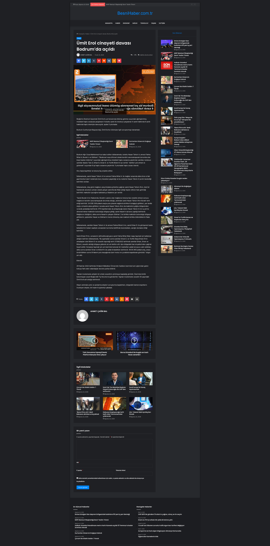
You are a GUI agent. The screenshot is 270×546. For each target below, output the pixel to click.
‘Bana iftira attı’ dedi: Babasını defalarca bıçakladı (88, 413)
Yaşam (153, 23)
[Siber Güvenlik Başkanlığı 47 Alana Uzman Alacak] (167, 153)
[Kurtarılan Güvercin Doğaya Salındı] (122, 144)
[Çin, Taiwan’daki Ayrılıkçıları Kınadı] (141, 403)
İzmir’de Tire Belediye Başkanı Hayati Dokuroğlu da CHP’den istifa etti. (114, 389)
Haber (117, 23)
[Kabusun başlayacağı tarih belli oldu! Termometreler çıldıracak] (114, 403)
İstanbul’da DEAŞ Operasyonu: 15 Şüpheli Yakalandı (183, 229)
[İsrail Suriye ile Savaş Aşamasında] (141, 378)
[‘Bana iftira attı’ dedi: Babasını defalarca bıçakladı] (88, 403)
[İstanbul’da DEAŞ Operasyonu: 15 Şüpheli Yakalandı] (167, 230)
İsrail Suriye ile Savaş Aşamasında (137, 388)
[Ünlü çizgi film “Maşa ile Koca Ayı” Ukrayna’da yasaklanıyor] (167, 120)
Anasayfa (108, 23)
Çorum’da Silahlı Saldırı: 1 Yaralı (86, 388)
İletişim (162, 23)
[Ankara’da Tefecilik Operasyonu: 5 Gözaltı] (167, 240)
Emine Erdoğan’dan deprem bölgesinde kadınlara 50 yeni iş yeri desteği (183, 44)
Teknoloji (144, 23)
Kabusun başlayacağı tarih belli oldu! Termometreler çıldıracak (113, 414)
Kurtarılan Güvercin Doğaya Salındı (181, 78)
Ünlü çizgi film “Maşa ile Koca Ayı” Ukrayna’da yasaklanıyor (183, 119)
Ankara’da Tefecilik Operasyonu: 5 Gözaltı (183, 238)
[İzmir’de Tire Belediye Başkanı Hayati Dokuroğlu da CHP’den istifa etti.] (114, 378)
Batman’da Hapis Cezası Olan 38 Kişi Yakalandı (183, 247)
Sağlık (134, 23)
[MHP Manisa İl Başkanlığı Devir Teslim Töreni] (82, 144)
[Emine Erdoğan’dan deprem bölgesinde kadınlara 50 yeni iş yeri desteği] (167, 44)
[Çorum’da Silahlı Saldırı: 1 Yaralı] (88, 378)
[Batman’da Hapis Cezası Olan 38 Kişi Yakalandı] (167, 249)
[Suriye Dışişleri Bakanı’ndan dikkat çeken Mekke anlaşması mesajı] (167, 141)
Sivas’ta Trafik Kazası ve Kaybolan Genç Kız (183, 218)
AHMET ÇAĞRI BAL (86, 55)
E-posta (80, 470)
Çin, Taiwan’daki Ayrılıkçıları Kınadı (140, 413)
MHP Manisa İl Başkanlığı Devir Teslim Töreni (183, 54)
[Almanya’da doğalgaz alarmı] (167, 189)
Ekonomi (126, 23)
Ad (78, 462)
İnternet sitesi (120, 470)
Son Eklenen (177, 33)
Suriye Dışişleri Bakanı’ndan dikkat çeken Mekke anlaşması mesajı (183, 141)
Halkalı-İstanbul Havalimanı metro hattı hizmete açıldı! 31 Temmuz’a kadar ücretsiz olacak (135, 4)
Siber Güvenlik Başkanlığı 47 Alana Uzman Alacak (183, 151)
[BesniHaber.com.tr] (135, 13)
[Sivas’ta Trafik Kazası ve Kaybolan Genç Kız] (167, 220)
